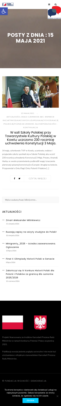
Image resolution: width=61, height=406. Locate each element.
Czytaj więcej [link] (37, 178)
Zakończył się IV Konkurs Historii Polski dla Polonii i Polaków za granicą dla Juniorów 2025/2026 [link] (30, 274)
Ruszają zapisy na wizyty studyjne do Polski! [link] (31, 231)
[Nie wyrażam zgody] (57, 396)
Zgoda (30, 400)
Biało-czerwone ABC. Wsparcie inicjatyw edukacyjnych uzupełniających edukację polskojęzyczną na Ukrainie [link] (30, 120)
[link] (4, 11)
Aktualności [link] (13, 117)
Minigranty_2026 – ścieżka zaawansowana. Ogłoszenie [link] (31, 245)
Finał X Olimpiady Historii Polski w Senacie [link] (30, 258)
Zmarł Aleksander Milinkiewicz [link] (23, 220)
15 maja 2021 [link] (27, 113)
